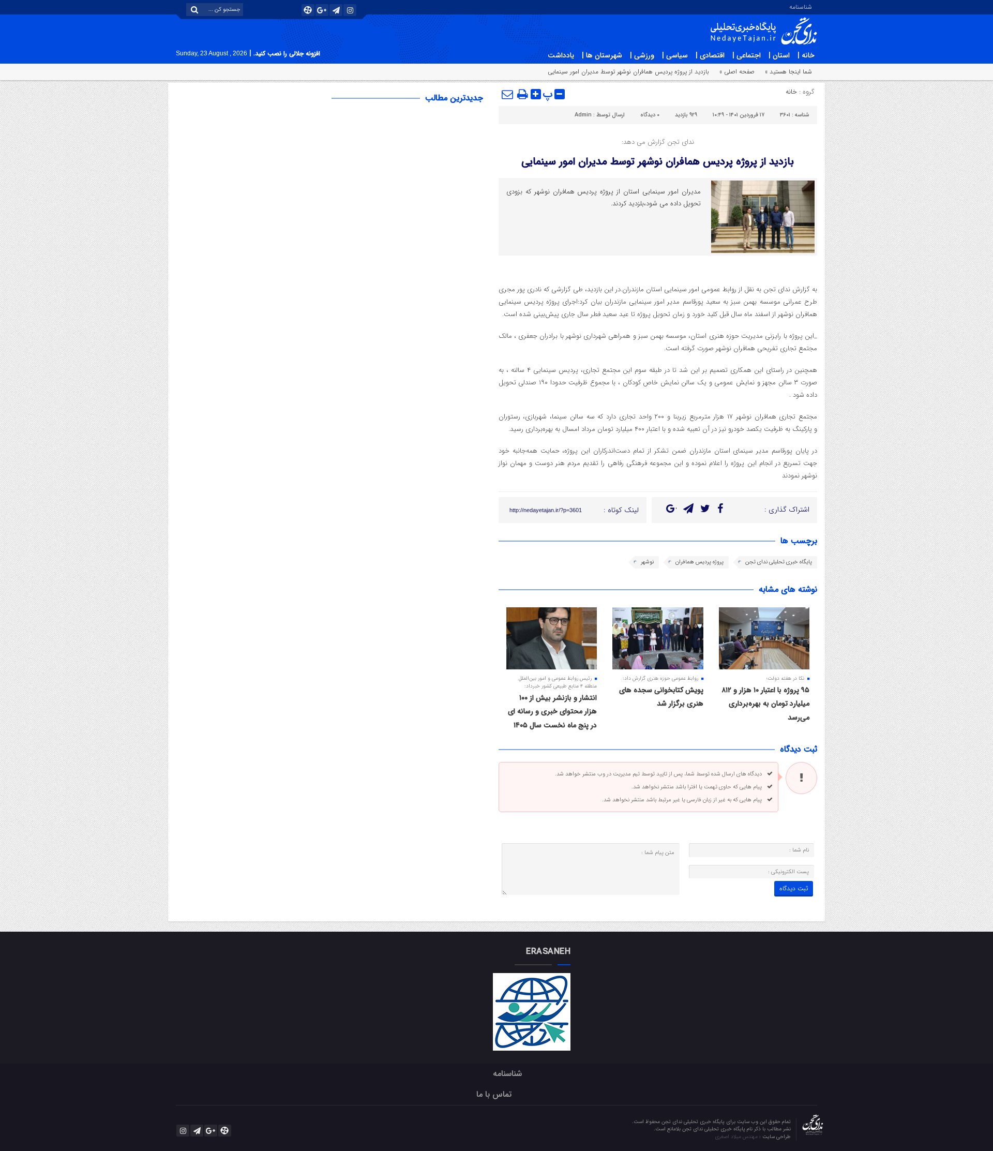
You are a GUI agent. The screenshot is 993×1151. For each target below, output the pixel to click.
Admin (583, 115)
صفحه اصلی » (737, 72)
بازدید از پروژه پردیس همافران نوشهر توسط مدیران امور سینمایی (657, 162)
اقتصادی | (710, 55)
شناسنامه (800, 6)
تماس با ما (493, 1094)
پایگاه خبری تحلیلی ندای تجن (778, 562)
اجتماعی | (746, 55)
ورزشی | (642, 55)
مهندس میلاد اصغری (737, 1137)
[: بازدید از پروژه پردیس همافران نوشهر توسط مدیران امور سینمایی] (508, 94)
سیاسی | (675, 55)
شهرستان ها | (602, 55)
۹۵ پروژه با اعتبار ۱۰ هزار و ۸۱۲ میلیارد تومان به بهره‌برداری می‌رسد (765, 703)
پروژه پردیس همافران (699, 562)
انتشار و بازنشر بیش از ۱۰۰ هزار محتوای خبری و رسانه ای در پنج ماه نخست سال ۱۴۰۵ (552, 711)
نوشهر (647, 562)
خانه (791, 91)
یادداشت (561, 55)
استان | (779, 55)
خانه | (806, 55)
